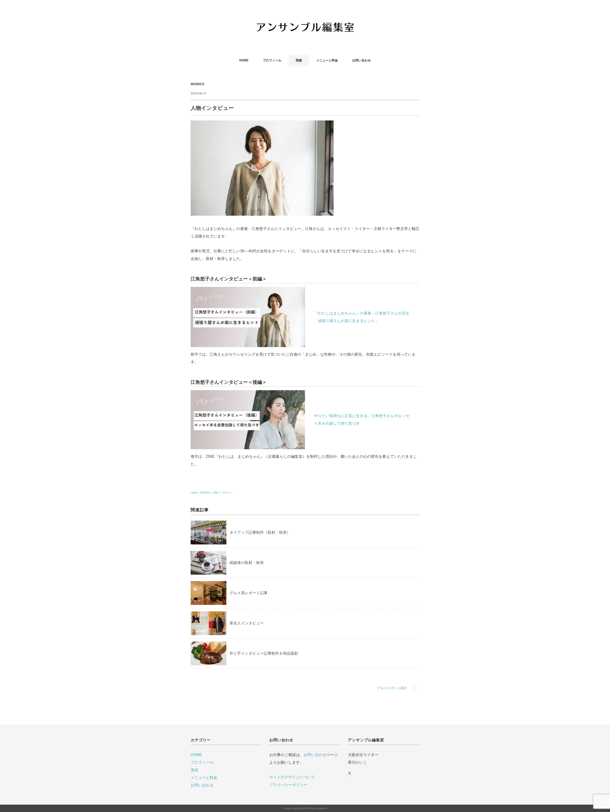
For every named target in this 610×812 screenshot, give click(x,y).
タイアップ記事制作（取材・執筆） (259, 532)
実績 (299, 60)
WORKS (197, 84)
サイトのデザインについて (292, 777)
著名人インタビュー (246, 623)
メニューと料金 (327, 60)
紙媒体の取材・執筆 (246, 563)
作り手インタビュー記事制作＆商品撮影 (263, 653)
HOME (244, 60)
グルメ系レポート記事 (248, 593)
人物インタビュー (222, 492)
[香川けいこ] (305, 18)
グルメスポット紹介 (392, 688)
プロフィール (272, 60)
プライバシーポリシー (288, 785)
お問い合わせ (361, 60)
